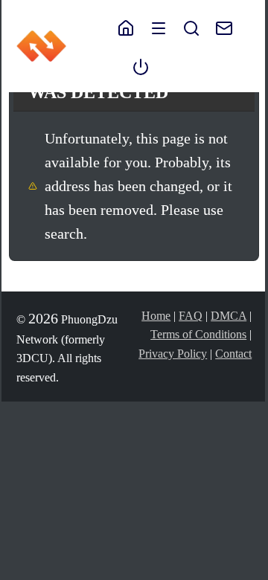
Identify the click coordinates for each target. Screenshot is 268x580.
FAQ (190, 315)
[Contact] (216, 26)
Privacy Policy (172, 353)
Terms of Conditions (198, 334)
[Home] (126, 26)
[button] (158, 26)
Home (155, 315)
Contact (233, 353)
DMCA (228, 315)
